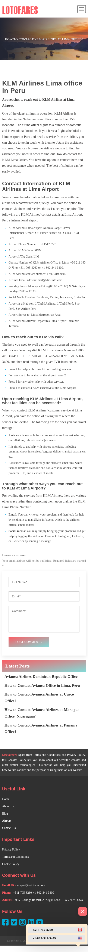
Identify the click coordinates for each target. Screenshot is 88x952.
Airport (6, 820)
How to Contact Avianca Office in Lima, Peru (42, 685)
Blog (5, 813)
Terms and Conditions (15, 856)
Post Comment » (29, 642)
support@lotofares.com (31, 885)
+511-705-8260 (22, 892)
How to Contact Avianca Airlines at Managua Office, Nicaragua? (41, 712)
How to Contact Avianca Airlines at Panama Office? (40, 728)
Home (5, 799)
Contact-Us (9, 828)
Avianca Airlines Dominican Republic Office (41, 676)
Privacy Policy (11, 849)
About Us (8, 806)
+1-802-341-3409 (43, 892)
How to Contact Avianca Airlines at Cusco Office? (39, 697)
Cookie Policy (10, 864)
